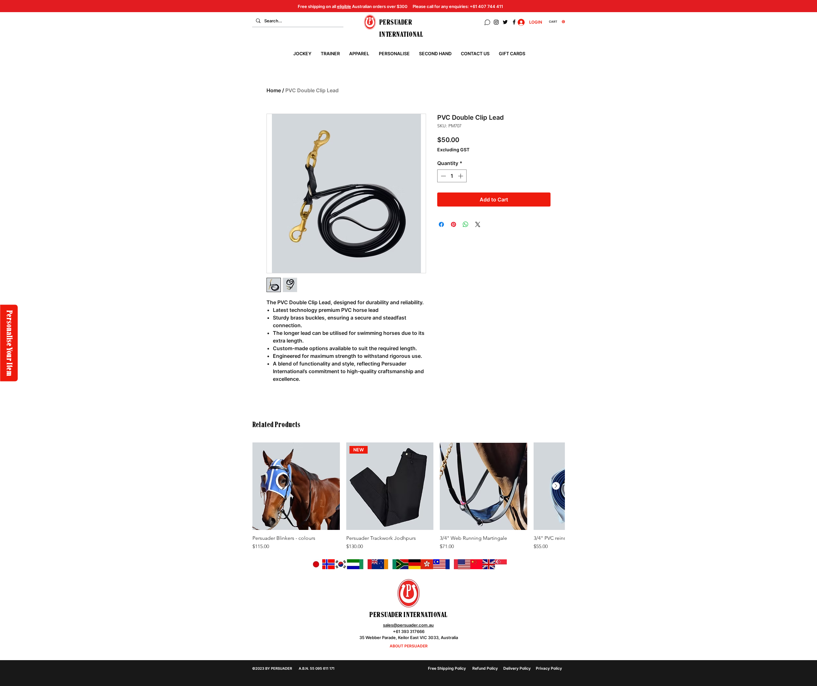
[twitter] (505, 22)
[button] (557, 21)
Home (273, 90)
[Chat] (487, 22)
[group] (408, 503)
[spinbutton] (452, 176)
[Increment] (461, 176)
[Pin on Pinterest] (453, 224)
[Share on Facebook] (441, 224)
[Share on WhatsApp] (465, 224)
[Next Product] (556, 486)
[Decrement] (442, 176)
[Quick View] (296, 486)
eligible (344, 6)
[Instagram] (496, 22)
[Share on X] (478, 224)
